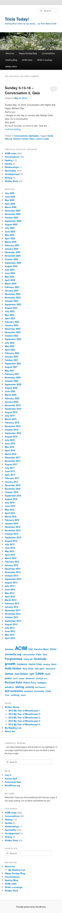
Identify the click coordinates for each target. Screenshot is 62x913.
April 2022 (10, 349)
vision (23, 695)
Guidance (22, 664)
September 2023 (13, 304)
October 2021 (11, 360)
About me (9, 53)
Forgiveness (13, 659)
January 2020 (11, 401)
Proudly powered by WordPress (31, 906)
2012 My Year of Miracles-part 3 (24, 717)
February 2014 (12, 603)
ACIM (21, 648)
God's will (28, 659)
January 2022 (11, 356)
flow (45, 654)
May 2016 (9, 509)
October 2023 (11, 300)
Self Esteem (40, 687)
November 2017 (13, 460)
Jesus (9, 674)
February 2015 (12, 561)
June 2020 (10, 391)
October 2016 (11, 492)
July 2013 (9, 627)
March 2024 (10, 283)
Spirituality (34, 135)
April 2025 (10, 238)
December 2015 (12, 526)
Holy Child (28, 668)
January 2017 (11, 481)
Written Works (12, 707)
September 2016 (13, 495)
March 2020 (10, 394)
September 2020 (13, 384)
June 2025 (10, 231)
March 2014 (10, 599)
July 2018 (9, 440)
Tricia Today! (17, 19)
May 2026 (9, 200)
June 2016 (10, 506)
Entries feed (11, 778)
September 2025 (13, 220)
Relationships (12, 167)
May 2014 (9, 593)
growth (10, 663)
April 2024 (10, 280)
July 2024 (9, 269)
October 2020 (11, 380)
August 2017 (11, 464)
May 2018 (9, 446)
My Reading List (13, 727)
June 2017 (10, 471)
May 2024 (9, 276)
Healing (9, 160)
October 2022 (11, 335)
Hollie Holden (13, 668)
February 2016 (12, 520)
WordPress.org (12, 785)
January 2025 (11, 248)
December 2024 (12, 252)
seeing (19, 687)
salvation (9, 687)
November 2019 (13, 405)
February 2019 (12, 422)
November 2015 (13, 530)
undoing (15, 694)
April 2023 (10, 318)
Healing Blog (11, 59)
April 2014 (10, 596)
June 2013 (10, 631)
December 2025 (12, 210)
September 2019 (13, 408)
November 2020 (13, 377)
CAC (30, 649)
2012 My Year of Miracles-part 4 (24, 720)
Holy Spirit (39, 668)
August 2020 (11, 387)
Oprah (47, 674)
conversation (28, 654)
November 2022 (13, 332)
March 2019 (10, 419)
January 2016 (11, 523)
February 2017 (12, 478)
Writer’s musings (44, 59)
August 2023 (11, 307)
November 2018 (13, 426)
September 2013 (13, 620)
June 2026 (10, 196)
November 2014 (13, 572)
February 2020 (12, 398)
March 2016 (10, 516)
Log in (8, 774)
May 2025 (9, 234)
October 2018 (11, 429)
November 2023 (13, 297)
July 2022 (9, 342)
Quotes (8, 163)
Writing (8, 177)
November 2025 (13, 214)
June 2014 (10, 589)
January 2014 (11, 606)
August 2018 (11, 436)
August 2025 (11, 224)
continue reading (13, 129)
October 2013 (11, 617)
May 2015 (9, 551)
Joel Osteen (21, 674)
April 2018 (10, 450)
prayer (21, 678)
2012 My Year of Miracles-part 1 (24, 710)
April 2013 (10, 638)
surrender (39, 691)
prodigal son (41, 678)
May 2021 (9, 370)
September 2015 (13, 537)
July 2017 (9, 467)
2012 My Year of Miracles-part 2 (24, 714)
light (31, 673)
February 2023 (12, 321)
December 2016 (12, 485)
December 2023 (12, 294)
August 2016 (11, 499)
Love (40, 673)
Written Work (11, 66)
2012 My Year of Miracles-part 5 (24, 724)
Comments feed (13, 781)
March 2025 (10, 241)
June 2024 (10, 273)
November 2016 (13, 488)
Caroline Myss (41, 649)
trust (48, 691)
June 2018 (10, 443)
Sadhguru (41, 682)
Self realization (14, 691)
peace (8, 678)
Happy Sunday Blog (28, 53)
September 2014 (13, 579)
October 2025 (11, 217)
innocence (50, 668)
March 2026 (10, 207)
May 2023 (9, 314)
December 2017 (12, 457)
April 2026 (10, 203)
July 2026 (9, 193)
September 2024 (13, 262)
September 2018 (13, 433)
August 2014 (11, 582)
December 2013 (12, 610)
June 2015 (10, 547)
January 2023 (11, 325)
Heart (32, 138)
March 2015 (10, 558)
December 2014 (12, 568)
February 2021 (12, 374)
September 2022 (13, 339)
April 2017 (10, 474)
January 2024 (11, 290)
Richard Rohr (13, 682)
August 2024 (11, 266)
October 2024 (11, 259)
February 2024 (12, 287)
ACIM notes (27, 59)
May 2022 (9, 346)
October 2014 (11, 575)
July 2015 (9, 544)
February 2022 (12, 353)
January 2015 (11, 565)
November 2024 (13, 255)
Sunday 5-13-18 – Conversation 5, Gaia (22, 90)
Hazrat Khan (35, 664)
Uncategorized (12, 174)
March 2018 (10, 454)
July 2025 (9, 227)
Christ (53, 649)
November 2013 (13, 613)
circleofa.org (13, 654)
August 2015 (11, 540)
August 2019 (11, 412)
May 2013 (9, 634)
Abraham (9, 649)
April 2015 (10, 554)
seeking (29, 687)
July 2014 (9, 585)
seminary (28, 691)
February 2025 (12, 245)
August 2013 (11, 624)
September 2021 (13, 363)
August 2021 (11, 366)
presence (30, 678)
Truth (7, 695)
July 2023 (9, 311)
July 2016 (9, 502)
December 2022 (12, 328)
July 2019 (9, 415)
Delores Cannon (20, 138)
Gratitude (40, 659)
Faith (38, 654)
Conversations (48, 53)
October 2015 (11, 533)
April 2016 (10, 513)
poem (15, 678)
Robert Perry (29, 682)
